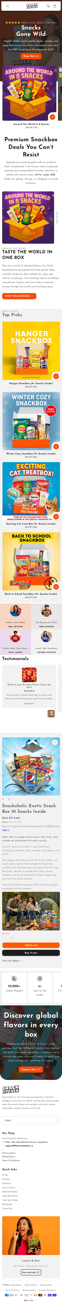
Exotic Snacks (8, 1187)
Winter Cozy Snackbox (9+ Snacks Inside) (31, 454)
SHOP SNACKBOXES (17, 296)
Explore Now (29, 1069)
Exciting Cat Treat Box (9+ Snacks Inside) (31, 524)
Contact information (47, 1290)
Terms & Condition (11, 1160)
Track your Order (10, 1200)
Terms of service (12, 1290)
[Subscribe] (56, 1120)
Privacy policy (8, 1152)
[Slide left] (3, 799)
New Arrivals (29, 1272)
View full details (11, 960)
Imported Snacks (10, 1195)
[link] (31, 911)
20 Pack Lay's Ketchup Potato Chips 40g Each (29, 686)
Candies (6, 1179)
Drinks (5, 1174)
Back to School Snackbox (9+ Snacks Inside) (31, 594)
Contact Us (7, 1208)
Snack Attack (16, 1285)
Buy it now (31, 952)
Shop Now (29, 56)
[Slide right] (8, 799)
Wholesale (7, 1204)
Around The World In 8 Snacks (31, 124)
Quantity (5, 933)
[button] (7, 6)
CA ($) (30, 1300)
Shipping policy (29, 1290)
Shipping (5, 822)
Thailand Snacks (9, 1191)
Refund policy (8, 1156)
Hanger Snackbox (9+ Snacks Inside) (31, 383)
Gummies (6, 1183)
